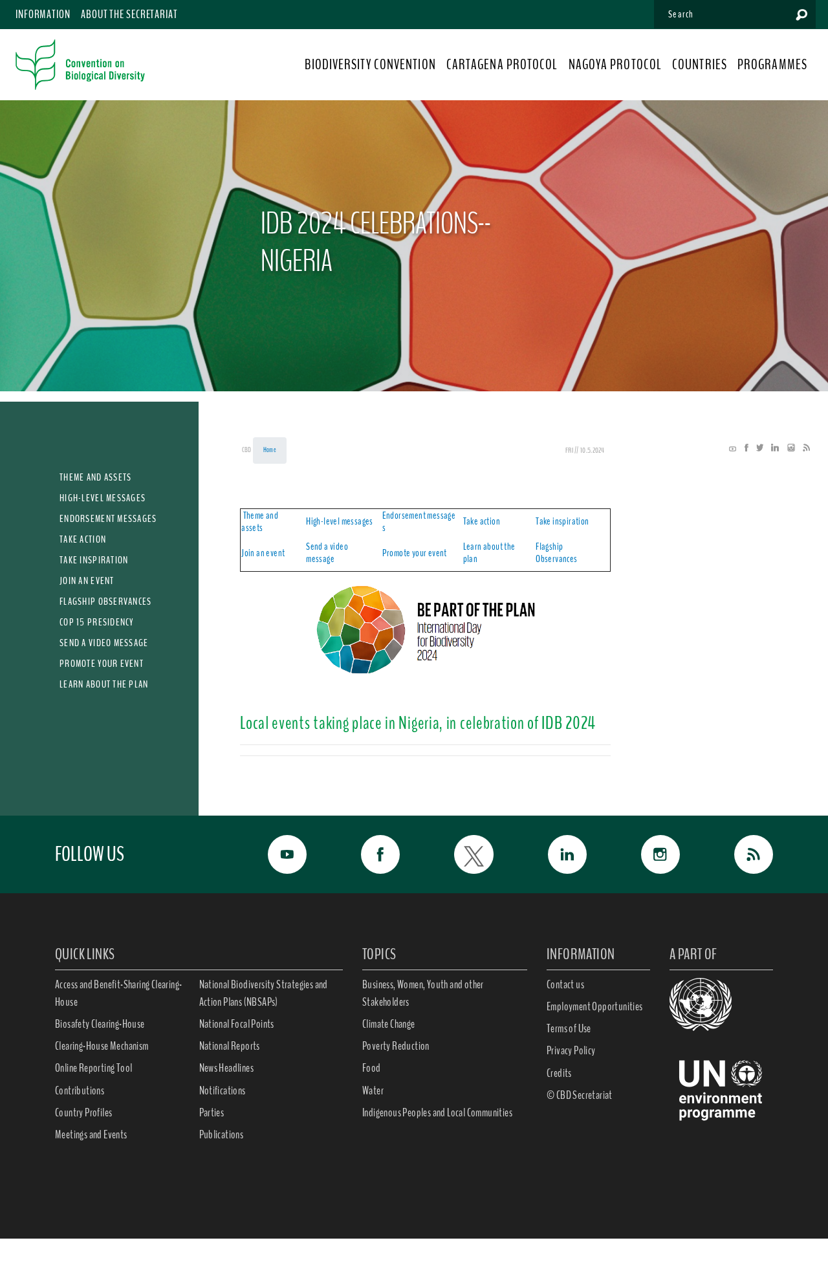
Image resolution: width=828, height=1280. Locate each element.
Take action (481, 521)
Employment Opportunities (595, 1006)
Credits (559, 1073)
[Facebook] (743, 449)
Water (373, 1090)
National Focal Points (236, 1024)
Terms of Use (569, 1028)
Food (371, 1068)
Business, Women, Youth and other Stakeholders (423, 993)
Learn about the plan (489, 552)
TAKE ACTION (83, 539)
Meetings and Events (91, 1134)
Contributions (79, 1090)
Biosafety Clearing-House (100, 1024)
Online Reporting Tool (93, 1068)
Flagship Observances (556, 552)
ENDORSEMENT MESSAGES (108, 518)
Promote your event (414, 553)
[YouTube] (732, 449)
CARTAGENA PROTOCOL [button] (502, 64)
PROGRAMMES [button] (772, 64)
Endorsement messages (419, 521)
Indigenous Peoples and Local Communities (437, 1112)
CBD (247, 450)
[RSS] (803, 449)
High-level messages (339, 521)
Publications (221, 1134)
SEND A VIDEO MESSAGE (104, 642)
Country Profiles (83, 1112)
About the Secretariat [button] (129, 14)
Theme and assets (259, 521)
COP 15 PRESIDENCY (97, 622)
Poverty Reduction (396, 1046)
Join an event (263, 553)
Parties (211, 1112)
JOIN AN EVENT (87, 580)
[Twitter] (756, 449)
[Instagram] (788, 449)
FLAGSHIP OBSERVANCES (106, 601)
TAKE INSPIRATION (94, 560)
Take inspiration (562, 521)
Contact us (565, 984)
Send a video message (327, 552)
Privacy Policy (571, 1050)
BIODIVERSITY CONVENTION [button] (370, 64)
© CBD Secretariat (580, 1095)
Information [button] (43, 14)
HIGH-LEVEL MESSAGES (103, 498)
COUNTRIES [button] (699, 64)
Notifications (222, 1090)
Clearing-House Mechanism (102, 1046)
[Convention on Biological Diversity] (80, 64)
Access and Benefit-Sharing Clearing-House (118, 993)
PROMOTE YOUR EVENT (102, 663)
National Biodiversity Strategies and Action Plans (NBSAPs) (263, 993)
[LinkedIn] (772, 449)
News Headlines (226, 1068)
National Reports (229, 1046)
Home (269, 450)
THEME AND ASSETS (95, 477)
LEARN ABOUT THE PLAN (104, 684)
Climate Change (388, 1024)
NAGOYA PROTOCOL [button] (615, 64)
